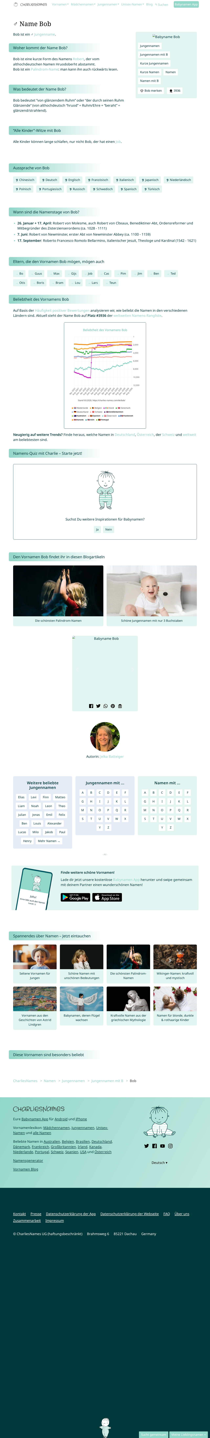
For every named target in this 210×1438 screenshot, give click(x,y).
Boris (40, 283)
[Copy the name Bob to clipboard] (119, 706)
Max (56, 273)
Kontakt (19, 1213)
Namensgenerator (28, 1160)
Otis (22, 283)
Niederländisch (180, 180)
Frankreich (40, 1146)
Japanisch (151, 180)
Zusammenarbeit (27, 1220)
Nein (108, 529)
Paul (62, 832)
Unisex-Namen (131, 4)
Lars (95, 283)
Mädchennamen (82, 4)
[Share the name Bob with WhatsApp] (105, 706)
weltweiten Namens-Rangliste (137, 315)
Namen (171, 72)
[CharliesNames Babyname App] (31, 4)
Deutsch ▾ (160, 1162)
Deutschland (125, 434)
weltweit (189, 434)
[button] (77, 669)
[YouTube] (162, 1145)
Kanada (95, 1146)
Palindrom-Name (44, 69)
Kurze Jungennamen (154, 63)
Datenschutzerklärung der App (71, 1213)
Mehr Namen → (49, 841)
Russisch (78, 189)
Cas (106, 273)
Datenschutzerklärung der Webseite (129, 1213)
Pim (123, 273)
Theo (61, 806)
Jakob (49, 832)
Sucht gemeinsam (153, 1435)
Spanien (71, 1151)
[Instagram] (170, 1145)
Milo (35, 832)
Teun (112, 283)
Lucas (22, 832)
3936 (176, 91)
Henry (27, 841)
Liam (21, 806)
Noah (35, 806)
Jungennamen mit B (154, 54)
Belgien (68, 1141)
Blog (149, 4)
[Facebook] (154, 1145)
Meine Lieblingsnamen (187, 1435)
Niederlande (23, 1151)
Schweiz (168, 434)
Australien (52, 1141)
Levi (33, 797)
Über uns (182, 1213)
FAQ (166, 1213)
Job (118, 141)
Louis (37, 823)
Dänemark (21, 1146)
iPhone (81, 1119)
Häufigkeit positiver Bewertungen (62, 310)
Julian (22, 815)
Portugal (42, 1151)
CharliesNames (25, 1080)
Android (61, 1119)
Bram (59, 283)
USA (83, 1151)
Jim (140, 273)
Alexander (54, 823)
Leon (48, 806)
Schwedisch (104, 189)
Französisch (99, 180)
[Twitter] (146, 1145)
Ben (156, 273)
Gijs (73, 273)
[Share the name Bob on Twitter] (98, 706)
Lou (77, 283)
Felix (62, 815)
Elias (21, 797)
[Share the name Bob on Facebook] (90, 706)
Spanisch (129, 189)
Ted (173, 273)
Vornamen (59, 4)
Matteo (60, 797)
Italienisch (126, 180)
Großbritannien (63, 1146)
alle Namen (42, 1132)
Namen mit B (149, 81)
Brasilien (83, 1141)
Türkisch (153, 189)
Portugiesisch (52, 189)
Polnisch (24, 189)
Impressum (54, 1220)
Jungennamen (107, 4)
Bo (21, 273)
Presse (36, 1213)
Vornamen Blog (25, 1169)
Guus (38, 273)
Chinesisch (26, 180)
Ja (97, 529)
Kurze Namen (149, 72)
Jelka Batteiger (112, 756)
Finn (46, 797)
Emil (49, 815)
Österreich (145, 434)
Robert (78, 59)
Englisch (74, 180)
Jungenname (44, 34)
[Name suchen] (156, 4)
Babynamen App (186, 4)
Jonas (36, 815)
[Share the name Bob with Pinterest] (112, 706)
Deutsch (51, 180)
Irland (82, 1146)
